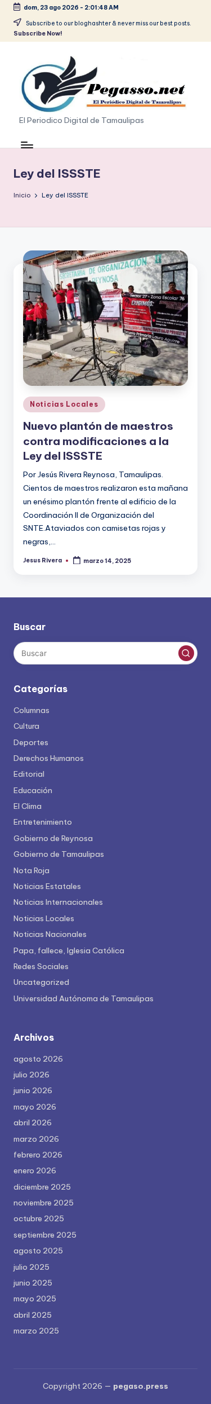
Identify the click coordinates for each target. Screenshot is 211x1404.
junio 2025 (33, 1283)
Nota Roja (32, 870)
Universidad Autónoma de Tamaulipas (84, 998)
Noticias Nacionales (50, 934)
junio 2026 (33, 1090)
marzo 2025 (36, 1331)
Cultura (26, 726)
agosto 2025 (38, 1250)
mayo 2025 (35, 1298)
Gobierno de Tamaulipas (59, 854)
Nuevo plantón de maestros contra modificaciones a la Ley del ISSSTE (98, 441)
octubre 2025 (39, 1218)
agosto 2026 (38, 1059)
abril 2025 (33, 1315)
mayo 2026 (35, 1107)
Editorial (29, 774)
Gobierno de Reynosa (53, 838)
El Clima (28, 806)
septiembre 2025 (45, 1235)
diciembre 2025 (42, 1187)
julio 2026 (32, 1074)
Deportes (31, 742)
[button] (186, 653)
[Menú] (26, 145)
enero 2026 (35, 1170)
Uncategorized (41, 982)
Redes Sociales (41, 966)
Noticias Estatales (47, 886)
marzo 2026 (36, 1139)
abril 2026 (33, 1122)
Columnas (32, 710)
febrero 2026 (38, 1155)
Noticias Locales (64, 404)
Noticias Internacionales (58, 902)
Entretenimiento (43, 822)
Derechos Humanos (49, 758)
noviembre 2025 (44, 1203)
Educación (33, 790)
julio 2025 (32, 1267)
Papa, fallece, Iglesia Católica (69, 950)
